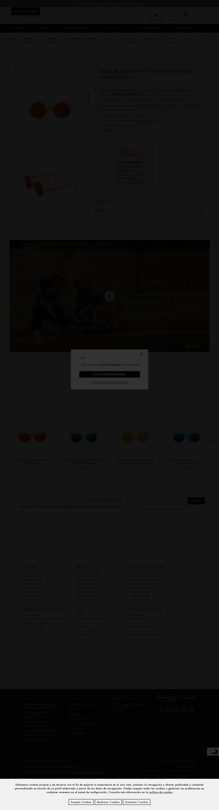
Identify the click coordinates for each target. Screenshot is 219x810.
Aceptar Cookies (81, 802)
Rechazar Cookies (108, 802)
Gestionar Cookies (136, 802)
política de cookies (161, 792)
